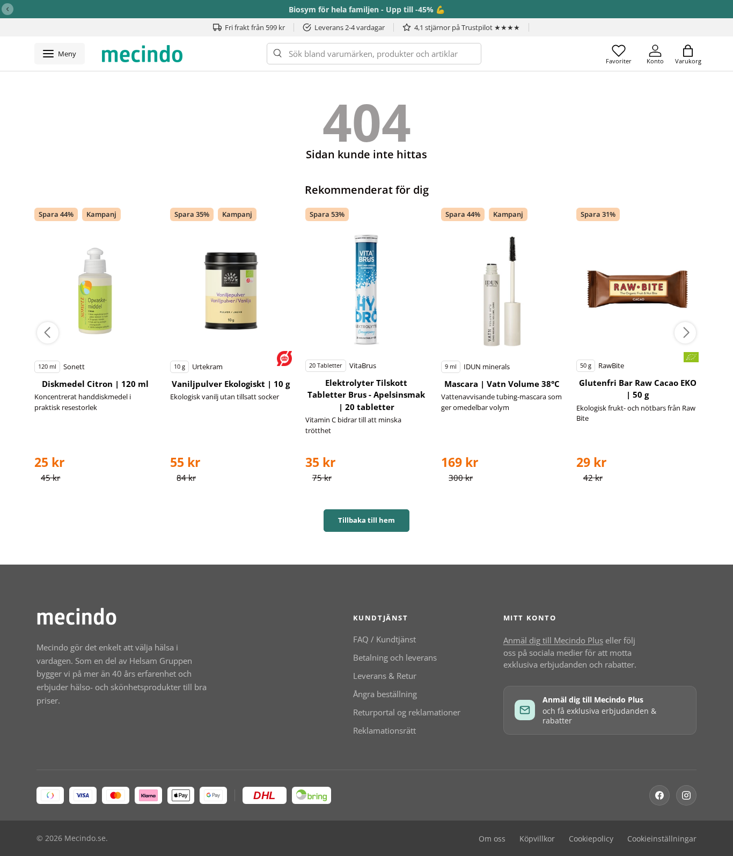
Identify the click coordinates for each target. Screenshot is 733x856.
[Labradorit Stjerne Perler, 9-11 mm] (95, 291)
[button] (688, 53)
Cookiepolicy (591, 839)
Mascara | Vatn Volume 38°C (502, 383)
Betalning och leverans (395, 657)
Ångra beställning (385, 694)
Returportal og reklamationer (406, 712)
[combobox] (374, 53)
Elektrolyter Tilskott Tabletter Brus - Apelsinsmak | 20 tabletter (366, 394)
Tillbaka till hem (366, 520)
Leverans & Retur (384, 676)
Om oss (492, 839)
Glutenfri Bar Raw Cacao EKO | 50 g (638, 388)
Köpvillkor (537, 839)
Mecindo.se (85, 838)
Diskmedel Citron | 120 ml (95, 383)
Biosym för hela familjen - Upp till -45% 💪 (367, 9)
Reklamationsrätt (384, 730)
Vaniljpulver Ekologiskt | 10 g (231, 383)
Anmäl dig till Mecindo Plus (553, 640)
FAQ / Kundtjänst (384, 639)
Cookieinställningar (662, 839)
